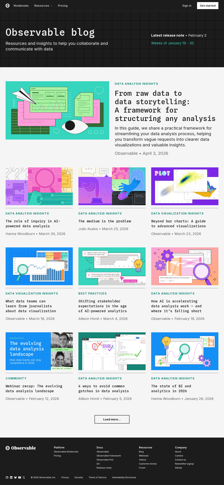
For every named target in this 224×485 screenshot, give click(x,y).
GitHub (178, 467)
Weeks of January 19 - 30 (172, 43)
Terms (97, 477)
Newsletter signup (184, 464)
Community (16, 378)
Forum (142, 467)
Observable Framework (109, 455)
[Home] (21, 458)
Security (79, 477)
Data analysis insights (136, 83)
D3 (98, 463)
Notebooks (21, 5)
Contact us (180, 460)
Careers (179, 455)
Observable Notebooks (66, 451)
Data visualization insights (177, 213)
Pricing (63, 5)
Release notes (104, 467)
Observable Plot (105, 459)
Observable (103, 451)
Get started (208, 5)
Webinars (144, 455)
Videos (142, 459)
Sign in (186, 5)
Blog (141, 451)
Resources (41, 5)
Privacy (65, 477)
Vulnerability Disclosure (124, 477)
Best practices (92, 293)
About (178, 451)
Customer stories (148, 463)
